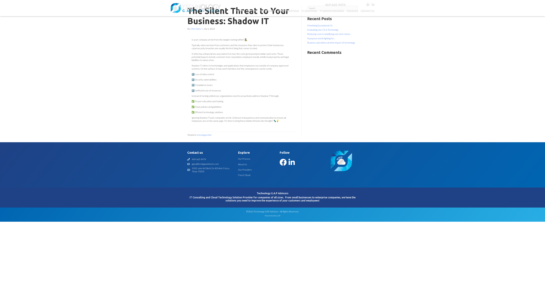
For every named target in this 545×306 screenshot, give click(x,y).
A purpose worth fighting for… (321, 38)
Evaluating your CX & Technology (322, 29)
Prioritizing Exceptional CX (320, 25)
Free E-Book (244, 175)
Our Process (244, 158)
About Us (242, 164)
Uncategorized (204, 134)
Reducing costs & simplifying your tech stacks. (329, 34)
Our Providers (245, 169)
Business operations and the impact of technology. (331, 42)
